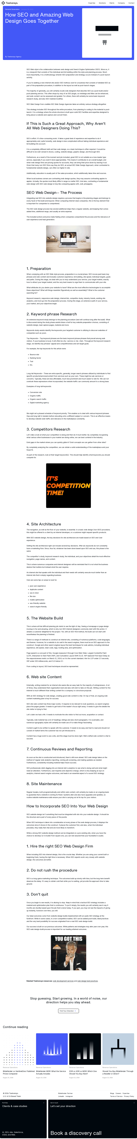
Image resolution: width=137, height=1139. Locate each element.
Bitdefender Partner (65, 1093)
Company (121, 3)
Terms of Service (116, 1096)
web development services (63, 981)
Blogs (112, 1093)
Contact (131, 3)
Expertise (126, 1093)
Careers (118, 1093)
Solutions (102, 3)
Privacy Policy (129, 1096)
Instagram (69, 1096)
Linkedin (61, 1096)
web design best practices (87, 981)
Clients (111, 3)
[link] (12, 9)
